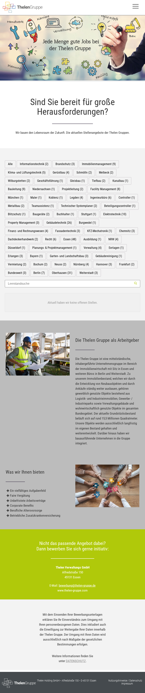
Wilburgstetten (19, 181)
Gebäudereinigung (109, 256)
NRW (113, 239)
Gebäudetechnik (59, 222)
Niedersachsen (43, 189)
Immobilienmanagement (99, 164)
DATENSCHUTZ (76, 661)
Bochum (40, 264)
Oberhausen (62, 273)
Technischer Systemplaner (79, 206)
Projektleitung (72, 189)
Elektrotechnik (114, 214)
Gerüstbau (61, 172)
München (15, 197)
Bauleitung (16, 189)
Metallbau (16, 206)
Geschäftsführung (50, 181)
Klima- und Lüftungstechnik (27, 172)
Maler (36, 197)
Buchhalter (65, 214)
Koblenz (56, 197)
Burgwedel (87, 222)
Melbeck (106, 172)
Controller (127, 197)
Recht (50, 239)
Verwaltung (93, 248)
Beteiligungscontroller (119, 206)
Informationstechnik (34, 164)
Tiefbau (98, 181)
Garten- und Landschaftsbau (69, 256)
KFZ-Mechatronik (99, 231)
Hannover (104, 264)
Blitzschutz (16, 214)
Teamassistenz (43, 206)
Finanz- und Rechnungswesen (28, 231)
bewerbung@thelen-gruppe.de (77, 585)
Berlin (39, 273)
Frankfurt (126, 264)
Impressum (127, 683)
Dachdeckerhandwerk (23, 239)
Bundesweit (17, 273)
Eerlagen (116, 248)
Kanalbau (120, 181)
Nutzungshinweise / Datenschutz (125, 680)
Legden (76, 197)
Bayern (36, 256)
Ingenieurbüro (100, 197)
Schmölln (84, 172)
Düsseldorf (16, 248)
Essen (69, 239)
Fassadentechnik (67, 231)
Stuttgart (88, 214)
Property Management (23, 222)
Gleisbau (77, 181)
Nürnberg (81, 264)
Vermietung (17, 264)
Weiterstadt (88, 273)
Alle (10, 164)
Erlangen (15, 256)
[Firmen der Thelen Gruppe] (22, 11)
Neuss (60, 264)
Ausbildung (92, 239)
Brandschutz (65, 164)
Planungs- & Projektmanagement (54, 248)
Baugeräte (41, 214)
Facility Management (105, 189)
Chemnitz (127, 231)
